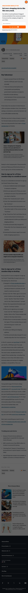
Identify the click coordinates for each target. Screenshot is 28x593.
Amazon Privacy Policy (6, 29)
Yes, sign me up (13, 27)
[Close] (26, 2)
